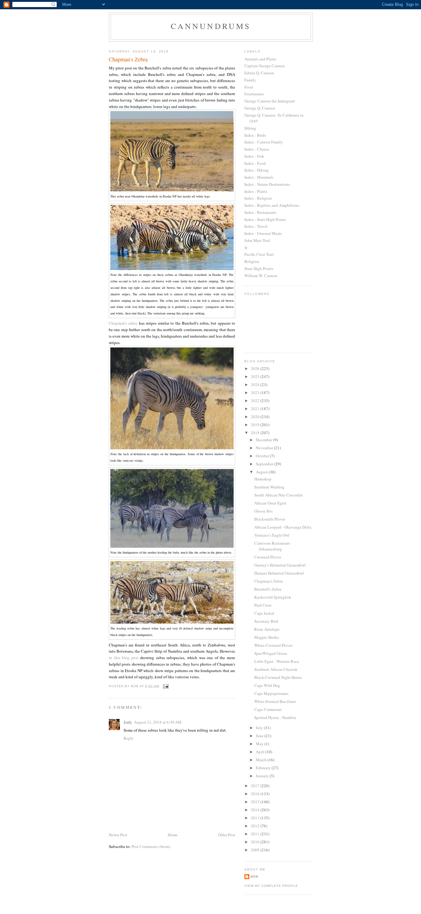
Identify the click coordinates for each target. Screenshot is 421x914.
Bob (254, 876)
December (264, 439)
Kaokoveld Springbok (272, 597)
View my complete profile (271, 885)
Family (250, 80)
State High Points (258, 268)
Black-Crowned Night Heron (278, 677)
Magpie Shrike (266, 637)
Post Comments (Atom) (151, 846)
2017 (255, 785)
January (263, 776)
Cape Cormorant (268, 709)
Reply (129, 738)
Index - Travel (256, 226)
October (263, 456)
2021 (255, 408)
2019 (255, 424)
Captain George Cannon (264, 66)
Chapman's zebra (123, 323)
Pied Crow (263, 605)
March (262, 759)
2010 (255, 842)
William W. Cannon (260, 275)
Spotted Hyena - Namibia (275, 717)
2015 (255, 801)
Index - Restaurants (260, 212)
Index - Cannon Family (263, 142)
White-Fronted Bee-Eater (275, 701)
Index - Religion (258, 198)
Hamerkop (263, 479)
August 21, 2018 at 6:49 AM (158, 722)
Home (173, 834)
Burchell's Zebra (267, 589)
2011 (255, 834)
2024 (255, 384)
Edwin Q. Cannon (259, 73)
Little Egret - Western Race (276, 661)
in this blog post (123, 657)
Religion (251, 261)
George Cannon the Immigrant (269, 101)
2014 (255, 809)
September (265, 464)
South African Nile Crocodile (278, 495)
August (262, 472)
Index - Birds (255, 135)
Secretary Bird (266, 621)
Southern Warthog (269, 487)
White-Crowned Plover (273, 645)
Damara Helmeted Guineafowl (279, 573)
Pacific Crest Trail (259, 254)
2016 (255, 793)
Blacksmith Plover (269, 519)
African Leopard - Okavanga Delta (282, 527)
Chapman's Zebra (268, 581)
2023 (255, 392)
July (260, 727)
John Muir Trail (257, 240)
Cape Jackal (264, 613)
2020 (255, 416)
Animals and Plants (260, 59)
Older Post (226, 834)
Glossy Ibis (263, 511)
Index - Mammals (258, 177)
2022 (255, 400)
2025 (255, 376)
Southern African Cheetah (275, 669)
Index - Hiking (256, 170)
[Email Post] (165, 686)
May (260, 743)
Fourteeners (254, 94)
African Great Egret (270, 503)
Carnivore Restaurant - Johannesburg (273, 546)
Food (248, 87)
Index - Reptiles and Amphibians (271, 205)
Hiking (250, 128)
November (265, 448)
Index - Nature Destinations (267, 184)
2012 (255, 826)
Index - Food (255, 163)
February (264, 768)
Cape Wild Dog (267, 685)
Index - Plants (255, 191)
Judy (128, 722)
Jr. (246, 247)
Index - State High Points (265, 219)
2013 (255, 818)
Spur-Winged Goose (270, 653)
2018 (255, 432)
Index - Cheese (256, 149)
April (260, 751)
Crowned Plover (267, 557)
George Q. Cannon (259, 108)
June (260, 735)
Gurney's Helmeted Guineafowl (280, 565)
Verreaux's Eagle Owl (271, 535)
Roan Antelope (267, 629)
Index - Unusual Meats (263, 233)
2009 (255, 850)
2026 (255, 368)
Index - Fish (254, 156)
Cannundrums (211, 26)
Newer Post (118, 834)
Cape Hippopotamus (271, 693)
